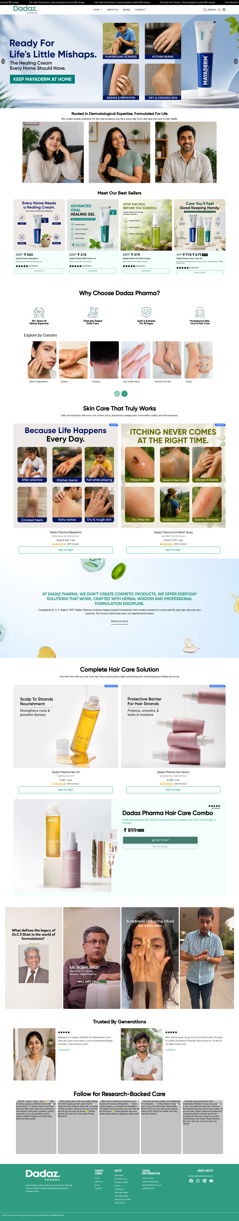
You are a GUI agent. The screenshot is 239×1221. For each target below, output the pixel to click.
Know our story (119, 621)
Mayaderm (119, 1175)
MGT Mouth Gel (121, 1179)
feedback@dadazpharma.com (200, 1176)
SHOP (97, 9)
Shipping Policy (148, 1188)
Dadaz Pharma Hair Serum (173, 772)
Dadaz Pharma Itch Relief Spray (173, 532)
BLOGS (97, 1185)
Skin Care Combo (121, 1196)
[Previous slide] (117, 394)
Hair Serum (119, 1189)
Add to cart (65, 550)
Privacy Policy (148, 1178)
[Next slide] (124, 394)
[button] (211, 9)
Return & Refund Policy (152, 1185)
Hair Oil (118, 1186)
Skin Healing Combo (123, 1199)
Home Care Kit (120, 1203)
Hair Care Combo (121, 1193)
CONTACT (98, 1188)
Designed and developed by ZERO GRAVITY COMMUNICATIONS (41, 1215)
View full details (160, 847)
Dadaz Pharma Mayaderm (66, 532)
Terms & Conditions (150, 1182)
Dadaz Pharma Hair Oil (66, 772)
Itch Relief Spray (121, 1182)
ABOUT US (99, 1182)
